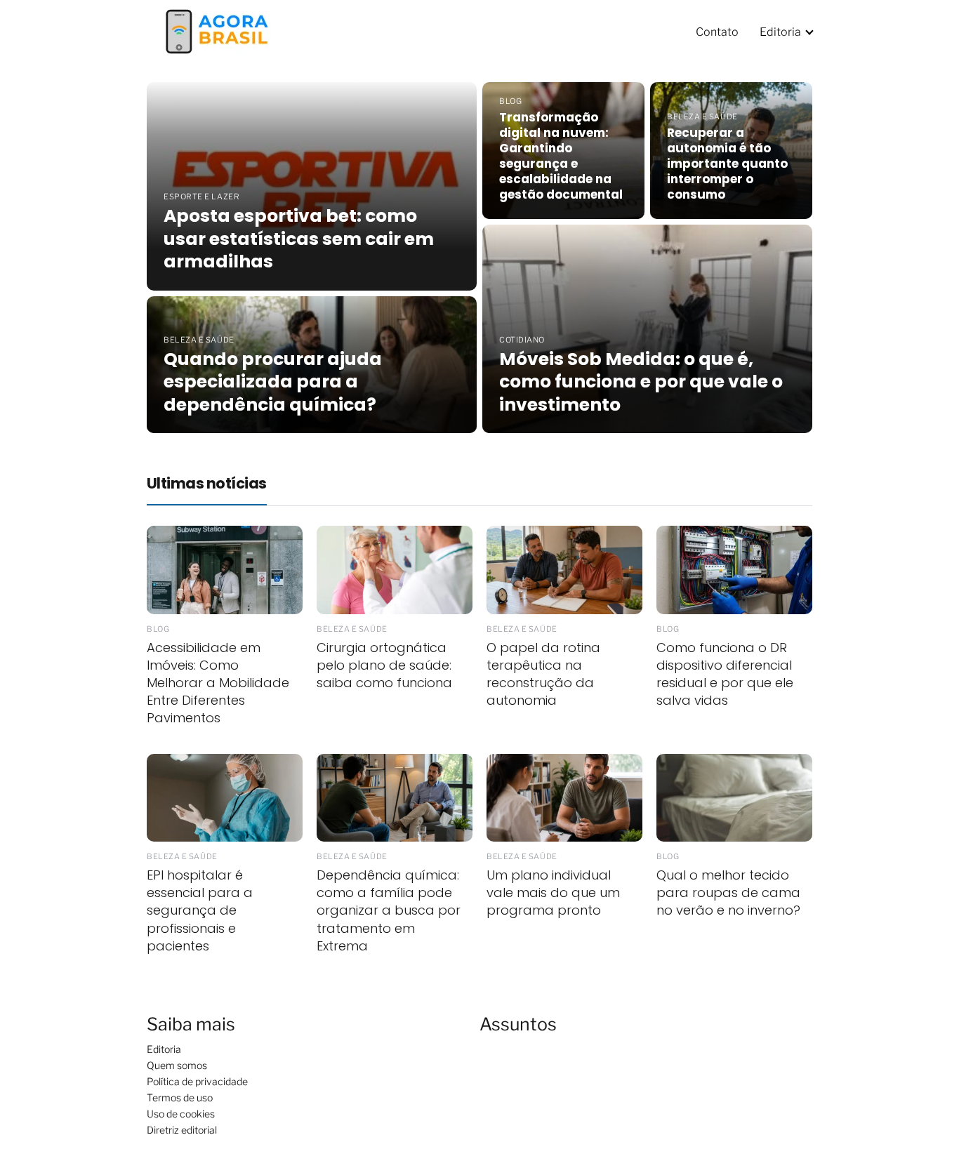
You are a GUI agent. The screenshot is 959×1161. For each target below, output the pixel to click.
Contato (717, 32)
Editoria (780, 32)
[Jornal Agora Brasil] (217, 31)
